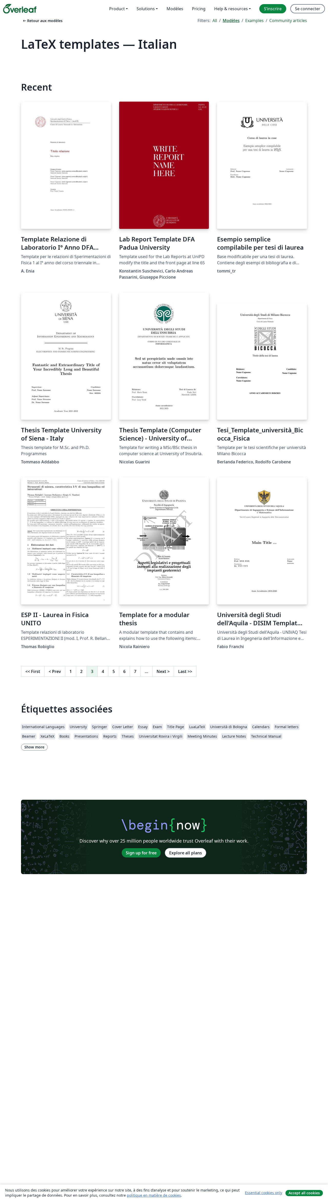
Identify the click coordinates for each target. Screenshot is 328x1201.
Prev (55, 671)
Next (163, 671)
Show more (34, 747)
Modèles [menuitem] (175, 9)
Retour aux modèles (42, 20)
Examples (254, 20)
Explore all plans (185, 853)
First (32, 671)
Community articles (288, 20)
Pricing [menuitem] (199, 9)
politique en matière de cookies (154, 1195)
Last (185, 671)
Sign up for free (141, 853)
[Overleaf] (19, 8)
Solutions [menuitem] (146, 9)
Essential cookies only (263, 1192)
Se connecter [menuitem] (307, 9)
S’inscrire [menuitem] (273, 9)
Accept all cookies (304, 1192)
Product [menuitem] (117, 9)
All (214, 20)
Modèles (231, 20)
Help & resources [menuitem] (231, 9)
